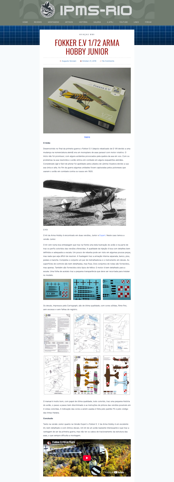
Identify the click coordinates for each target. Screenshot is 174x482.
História (83, 22)
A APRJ (110, 22)
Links (136, 22)
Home (25, 22)
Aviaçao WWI (87, 34)
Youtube (123, 22)
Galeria (97, 22)
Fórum (148, 22)
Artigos (69, 22)
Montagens (53, 22)
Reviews (38, 22)
